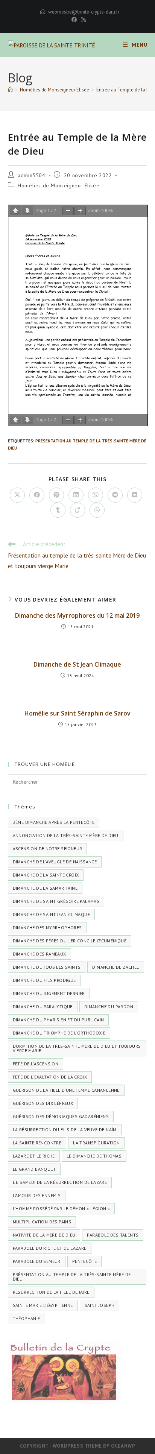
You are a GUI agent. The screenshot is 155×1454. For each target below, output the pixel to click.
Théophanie (26, 1318)
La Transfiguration (96, 1143)
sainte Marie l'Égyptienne (43, 1305)
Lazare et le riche (34, 1156)
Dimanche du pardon (108, 1006)
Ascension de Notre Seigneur (47, 848)
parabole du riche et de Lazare (50, 1248)
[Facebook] (74, 19)
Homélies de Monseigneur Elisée (58, 185)
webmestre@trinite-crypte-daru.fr (83, 12)
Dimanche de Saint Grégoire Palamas (56, 901)
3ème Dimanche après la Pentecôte (54, 822)
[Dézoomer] (68, 211)
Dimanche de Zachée (115, 967)
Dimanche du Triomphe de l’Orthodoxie (59, 1033)
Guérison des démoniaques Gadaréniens (61, 1116)
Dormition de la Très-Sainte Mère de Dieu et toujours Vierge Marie (77, 1048)
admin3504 (31, 175)
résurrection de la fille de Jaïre (51, 1292)
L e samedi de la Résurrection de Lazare (60, 1182)
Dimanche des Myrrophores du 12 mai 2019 (77, 615)
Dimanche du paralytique (43, 1006)
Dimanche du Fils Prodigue (44, 980)
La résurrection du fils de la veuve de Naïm (65, 1129)
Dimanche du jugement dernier (49, 993)
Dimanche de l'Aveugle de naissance (55, 861)
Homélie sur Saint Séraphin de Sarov (77, 713)
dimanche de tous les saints (47, 967)
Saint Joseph (100, 1305)
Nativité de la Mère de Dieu (44, 1235)
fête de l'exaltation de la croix (50, 1077)
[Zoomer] (80, 211)
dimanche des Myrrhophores (47, 927)
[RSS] (82, 19)
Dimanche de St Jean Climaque (77, 664)
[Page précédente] (15, 211)
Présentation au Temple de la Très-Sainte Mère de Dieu (72, 1277)
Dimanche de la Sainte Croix (46, 875)
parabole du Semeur (37, 1261)
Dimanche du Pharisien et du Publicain (58, 1020)
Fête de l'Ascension (36, 1064)
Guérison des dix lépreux (43, 1103)
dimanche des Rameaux (39, 954)
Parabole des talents (112, 1235)
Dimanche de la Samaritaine (45, 888)
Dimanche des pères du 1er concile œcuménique (70, 941)
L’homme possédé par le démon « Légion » (61, 1208)
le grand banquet (34, 1169)
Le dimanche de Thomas (94, 1156)
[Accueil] (10, 90)
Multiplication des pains (42, 1222)
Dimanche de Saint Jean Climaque (51, 914)
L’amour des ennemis (37, 1195)
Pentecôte (84, 1261)
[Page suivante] (27, 211)
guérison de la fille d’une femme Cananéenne (66, 1090)
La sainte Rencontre (37, 1143)
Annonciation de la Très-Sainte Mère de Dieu (66, 835)
